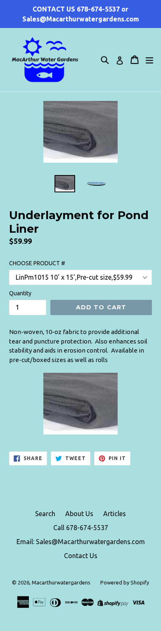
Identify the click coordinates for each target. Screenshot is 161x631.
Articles (114, 513)
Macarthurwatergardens (61, 582)
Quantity (20, 293)
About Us (79, 513)
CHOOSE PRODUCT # (37, 263)
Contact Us (80, 555)
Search (45, 513)
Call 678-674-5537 (80, 527)
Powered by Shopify (124, 582)
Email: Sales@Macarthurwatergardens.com (81, 541)
